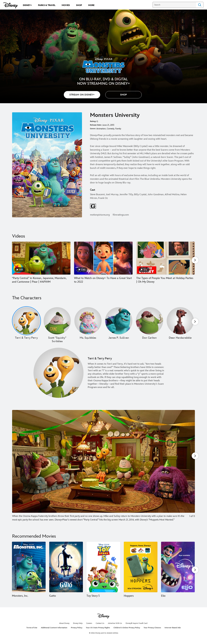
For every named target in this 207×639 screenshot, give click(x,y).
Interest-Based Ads (173, 628)
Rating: (93, 121)
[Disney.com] (10, 5)
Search (199, 5)
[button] (123, 94)
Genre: (93, 128)
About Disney (64, 623)
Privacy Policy (76, 628)
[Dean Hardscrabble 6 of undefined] (180, 320)
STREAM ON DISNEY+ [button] (82, 94)
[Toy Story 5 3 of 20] (103, 567)
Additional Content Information (54, 628)
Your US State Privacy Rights (98, 628)
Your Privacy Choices (152, 628)
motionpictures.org (100, 214)
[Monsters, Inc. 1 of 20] (29, 567)
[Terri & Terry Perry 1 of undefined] (26, 320)
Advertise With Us (115, 623)
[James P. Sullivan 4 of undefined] (118, 320)
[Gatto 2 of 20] (66, 567)
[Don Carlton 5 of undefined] (149, 320)
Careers (89, 623)
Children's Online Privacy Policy (127, 628)
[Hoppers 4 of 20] (140, 567)
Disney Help (78, 623)
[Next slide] (190, 466)
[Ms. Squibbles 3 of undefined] (87, 320)
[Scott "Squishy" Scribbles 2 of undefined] (57, 320)
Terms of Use (31, 628)
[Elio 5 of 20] (178, 567)
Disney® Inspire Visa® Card (136, 623)
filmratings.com (121, 214)
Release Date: (96, 125)
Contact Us (100, 623)
